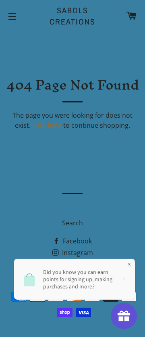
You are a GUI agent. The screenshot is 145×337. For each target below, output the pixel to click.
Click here (47, 125)
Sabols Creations (72, 16)
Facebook (76, 241)
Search (72, 223)
